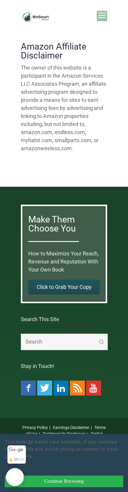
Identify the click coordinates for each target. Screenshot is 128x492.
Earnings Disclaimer (71, 427)
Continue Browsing (64, 481)
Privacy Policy (35, 427)
